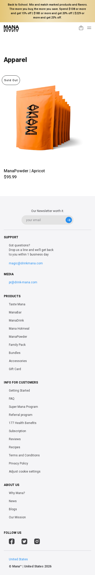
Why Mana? (17, 493)
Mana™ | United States (28, 566)
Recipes (14, 447)
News (13, 501)
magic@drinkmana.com (26, 263)
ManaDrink (16, 320)
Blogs (13, 509)
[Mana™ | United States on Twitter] (24, 542)
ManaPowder (18, 336)
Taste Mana (17, 304)
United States (18, 559)
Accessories (18, 361)
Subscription (17, 431)
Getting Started (19, 390)
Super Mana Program (23, 407)
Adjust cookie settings (25, 471)
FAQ (11, 398)
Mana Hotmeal (19, 328)
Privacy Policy (18, 463)
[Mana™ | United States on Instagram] (37, 542)
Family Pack (17, 345)
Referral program (20, 415)
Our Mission (17, 517)
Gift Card (15, 369)
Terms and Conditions (24, 455)
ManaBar (15, 312)
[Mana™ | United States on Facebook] (12, 542)
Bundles (15, 353)
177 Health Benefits (22, 423)
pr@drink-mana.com (23, 282)
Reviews (15, 439)
